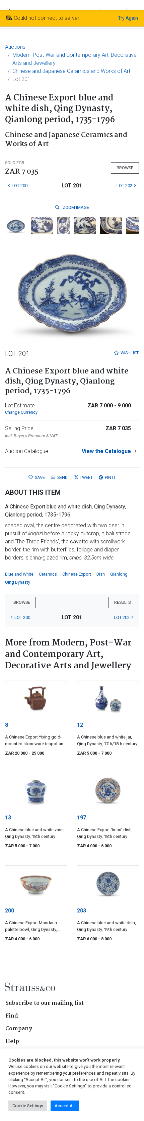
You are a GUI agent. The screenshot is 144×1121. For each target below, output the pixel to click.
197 (81, 817)
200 (9, 910)
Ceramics (48, 574)
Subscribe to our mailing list (44, 1003)
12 (80, 725)
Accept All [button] (65, 1105)
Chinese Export (76, 574)
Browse (125, 167)
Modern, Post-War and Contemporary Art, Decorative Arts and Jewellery (74, 59)
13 (8, 817)
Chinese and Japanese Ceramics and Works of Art (71, 71)
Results (122, 602)
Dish (100, 574)
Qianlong (119, 574)
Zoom (75, 207)
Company (18, 1028)
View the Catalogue (106, 451)
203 (81, 910)
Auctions (15, 47)
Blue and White (19, 574)
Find (11, 1016)
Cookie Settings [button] (27, 1105)
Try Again (128, 18)
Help (12, 1041)
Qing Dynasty (17, 582)
